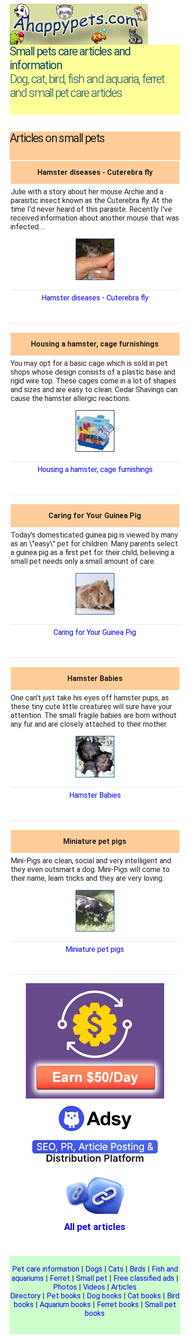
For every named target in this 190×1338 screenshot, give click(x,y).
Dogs (93, 1269)
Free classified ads (143, 1278)
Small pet (91, 1278)
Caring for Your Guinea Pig (94, 632)
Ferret (60, 1278)
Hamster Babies (95, 795)
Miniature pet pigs (94, 949)
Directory (25, 1295)
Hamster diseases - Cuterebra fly (95, 297)
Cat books (144, 1295)
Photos (65, 1287)
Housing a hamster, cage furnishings (95, 469)
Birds (138, 1269)
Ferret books (118, 1304)
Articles (124, 1287)
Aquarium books (65, 1304)
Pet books (64, 1295)
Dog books (104, 1295)
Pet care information (45, 1269)
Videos (94, 1287)
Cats (116, 1269)
